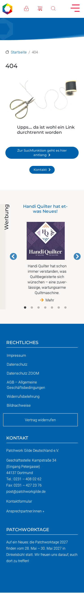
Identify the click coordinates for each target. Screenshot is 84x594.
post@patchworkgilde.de (25, 491)
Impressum (16, 355)
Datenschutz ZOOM (23, 373)
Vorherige (13, 256)
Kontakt (40, 170)
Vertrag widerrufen (40, 420)
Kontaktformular (19, 501)
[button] (42, 100)
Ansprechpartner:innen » (25, 511)
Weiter (77, 256)
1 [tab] (25, 307)
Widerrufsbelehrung (23, 396)
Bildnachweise (19, 405)
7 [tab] (65, 307)
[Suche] (58, 8)
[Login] (31, 8)
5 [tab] (52, 307)
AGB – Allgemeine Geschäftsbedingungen (26, 385)
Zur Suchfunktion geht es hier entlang (42, 152)
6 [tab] (58, 307)
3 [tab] (38, 307)
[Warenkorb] (44, 8)
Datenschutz (17, 364)
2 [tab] (32, 307)
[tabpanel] (45, 253)
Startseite (19, 52)
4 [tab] (45, 307)
